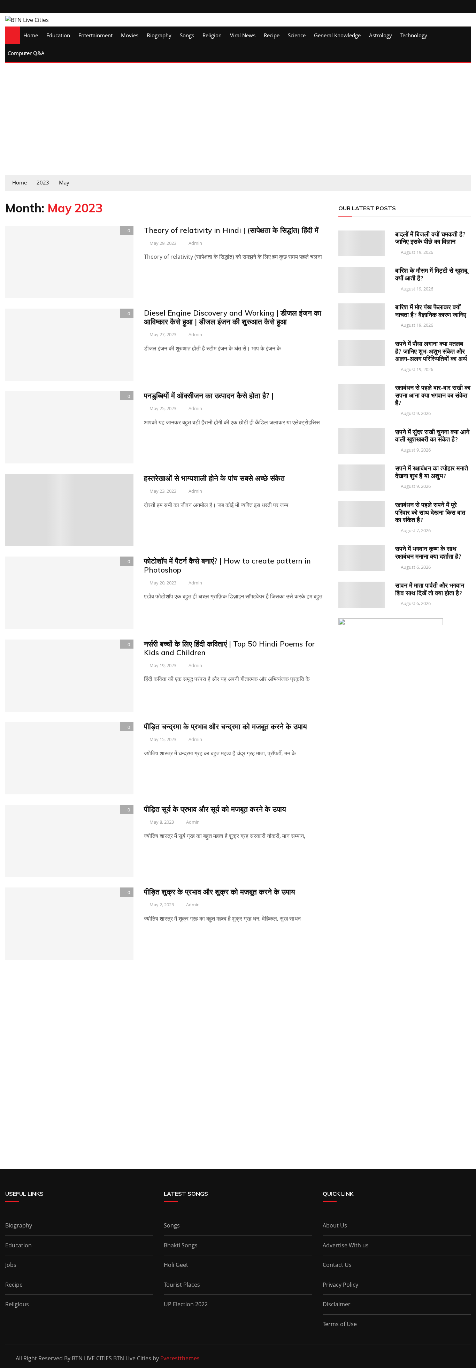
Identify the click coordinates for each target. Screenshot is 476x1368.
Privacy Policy (340, 1284)
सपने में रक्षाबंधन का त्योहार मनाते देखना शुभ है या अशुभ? (431, 472)
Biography (159, 35)
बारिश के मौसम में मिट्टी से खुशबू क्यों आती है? (431, 274)
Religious (17, 1304)
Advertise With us (346, 1245)
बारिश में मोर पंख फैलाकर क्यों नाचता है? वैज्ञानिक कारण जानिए (430, 311)
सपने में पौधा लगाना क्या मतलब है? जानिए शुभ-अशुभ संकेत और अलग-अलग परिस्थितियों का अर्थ (431, 351)
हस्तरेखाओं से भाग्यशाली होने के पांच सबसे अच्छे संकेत (214, 478)
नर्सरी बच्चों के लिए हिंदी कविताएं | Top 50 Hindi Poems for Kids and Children (229, 648)
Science (297, 35)
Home (30, 35)
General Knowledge (337, 35)
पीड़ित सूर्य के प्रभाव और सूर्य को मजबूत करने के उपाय (215, 809)
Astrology (380, 35)
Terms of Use (340, 1324)
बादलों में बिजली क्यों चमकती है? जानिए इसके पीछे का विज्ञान (430, 238)
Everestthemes (180, 1358)
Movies (129, 35)
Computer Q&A (26, 53)
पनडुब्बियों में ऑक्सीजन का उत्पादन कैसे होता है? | (209, 395)
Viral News (242, 35)
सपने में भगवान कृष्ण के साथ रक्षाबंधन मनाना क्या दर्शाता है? (428, 552)
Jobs (10, 1265)
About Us (335, 1225)
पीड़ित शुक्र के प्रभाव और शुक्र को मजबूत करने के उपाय (219, 891)
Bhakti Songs (181, 1245)
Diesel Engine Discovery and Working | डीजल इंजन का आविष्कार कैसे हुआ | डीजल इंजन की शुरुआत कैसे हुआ (232, 317)
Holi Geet (176, 1265)
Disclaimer (337, 1304)
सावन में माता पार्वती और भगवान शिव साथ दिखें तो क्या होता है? (429, 589)
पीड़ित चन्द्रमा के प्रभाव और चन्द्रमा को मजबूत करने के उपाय (225, 726)
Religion (212, 35)
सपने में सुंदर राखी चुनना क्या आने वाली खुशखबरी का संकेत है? (432, 436)
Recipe (271, 35)
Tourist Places (182, 1284)
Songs (187, 35)
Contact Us (337, 1265)
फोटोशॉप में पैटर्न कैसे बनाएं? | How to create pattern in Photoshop (227, 565)
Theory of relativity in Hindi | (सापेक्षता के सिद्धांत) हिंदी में (231, 230)
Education (58, 35)
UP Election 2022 (186, 1304)
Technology (413, 35)
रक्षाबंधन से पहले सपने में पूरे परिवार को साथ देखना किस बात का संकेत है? (430, 512)
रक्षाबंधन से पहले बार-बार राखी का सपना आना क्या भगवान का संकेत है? (432, 395)
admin (195, 243)
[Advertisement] (238, 122)
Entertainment (95, 35)
